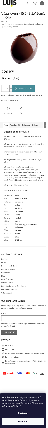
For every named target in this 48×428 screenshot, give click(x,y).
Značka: (11, 27)
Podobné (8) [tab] (15, 125)
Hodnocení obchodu (9, 266)
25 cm (17, 221)
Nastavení (23, 413)
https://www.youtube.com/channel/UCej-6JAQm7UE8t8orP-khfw (25, 362)
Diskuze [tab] (35, 125)
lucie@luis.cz (10, 345)
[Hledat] (28, 3)
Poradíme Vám (7, 279)
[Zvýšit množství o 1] (10, 86)
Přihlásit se (9, 332)
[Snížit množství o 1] (10, 90)
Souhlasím (23, 421)
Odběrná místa (7, 283)
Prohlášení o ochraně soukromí (13, 286)
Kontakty (5, 259)
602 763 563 (10, 349)
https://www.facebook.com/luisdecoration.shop (24, 353)
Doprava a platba (8, 269)
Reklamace (5, 272)
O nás (3, 262)
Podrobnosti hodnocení (33, 24)
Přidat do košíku (25, 88)
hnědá (17, 205)
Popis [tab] (6, 125)
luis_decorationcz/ (12, 357)
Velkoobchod (6, 293)
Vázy (17, 195)
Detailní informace (8, 100)
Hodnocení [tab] (26, 125)
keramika (19, 202)
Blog (3, 276)
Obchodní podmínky (9, 289)
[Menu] (42, 3)
